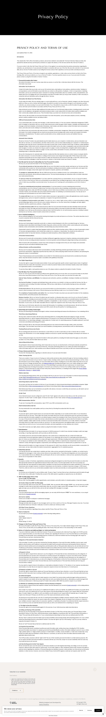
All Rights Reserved (82, 704)
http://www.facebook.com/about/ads (55, 377)
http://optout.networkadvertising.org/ (71, 386)
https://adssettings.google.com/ (31, 377)
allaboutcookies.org (49, 363)
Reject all (81, 710)
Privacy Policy (14, 684)
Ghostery (28, 370)
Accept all (98, 710)
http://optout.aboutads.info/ (36, 386)
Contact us (15, 690)
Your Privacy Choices (53, 715)
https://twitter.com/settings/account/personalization (32, 379)
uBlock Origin (36, 370)
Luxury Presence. (44, 704)
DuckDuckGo (22, 370)
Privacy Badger (83, 368)
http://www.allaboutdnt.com (75, 397)
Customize (89, 710)
